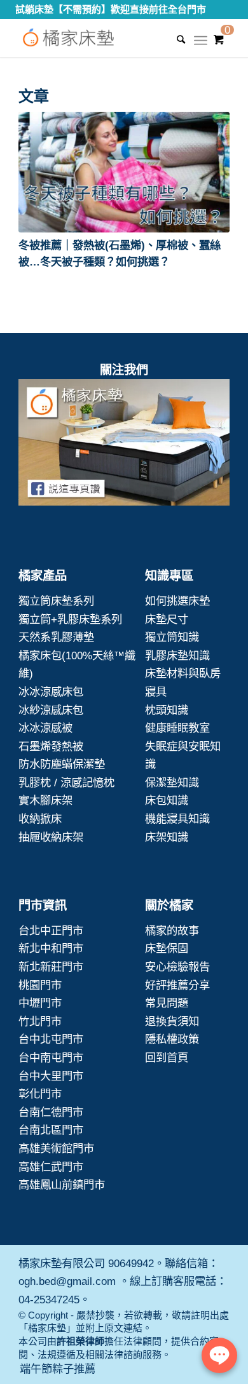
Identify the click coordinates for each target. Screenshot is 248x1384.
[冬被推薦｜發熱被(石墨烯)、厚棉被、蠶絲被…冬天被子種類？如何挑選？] (124, 172)
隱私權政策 (172, 1039)
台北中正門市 (50, 930)
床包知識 (166, 800)
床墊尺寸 (166, 619)
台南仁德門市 (50, 1112)
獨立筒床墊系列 (56, 601)
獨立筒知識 (172, 637)
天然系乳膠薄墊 (56, 637)
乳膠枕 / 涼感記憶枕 (66, 782)
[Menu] (200, 44)
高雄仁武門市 (50, 1166)
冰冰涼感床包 (50, 691)
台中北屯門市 (50, 1039)
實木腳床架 (45, 800)
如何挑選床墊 (177, 601)
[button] (124, 172)
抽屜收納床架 (50, 837)
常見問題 (166, 1003)
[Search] (174, 39)
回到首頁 (166, 1057)
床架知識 (166, 837)
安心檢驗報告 (177, 966)
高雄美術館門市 (56, 1148)
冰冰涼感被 (45, 728)
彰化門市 (40, 1093)
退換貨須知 (172, 1021)
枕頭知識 (166, 710)
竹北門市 (40, 1021)
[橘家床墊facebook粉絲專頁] (124, 445)
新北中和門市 (50, 948)
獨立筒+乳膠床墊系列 (70, 619)
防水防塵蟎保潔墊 (61, 764)
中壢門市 (40, 1003)
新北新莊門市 (50, 966)
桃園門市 (40, 985)
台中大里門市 (50, 1076)
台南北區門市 (50, 1130)
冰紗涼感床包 (50, 710)
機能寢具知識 (177, 818)
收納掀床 (40, 818)
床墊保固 (166, 948)
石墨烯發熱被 (50, 746)
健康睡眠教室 (177, 728)
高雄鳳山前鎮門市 (61, 1184)
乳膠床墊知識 (177, 655)
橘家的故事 (172, 930)
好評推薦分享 (177, 985)
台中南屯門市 (50, 1057)
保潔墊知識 (172, 782)
